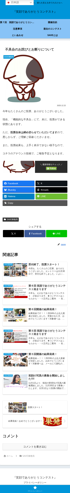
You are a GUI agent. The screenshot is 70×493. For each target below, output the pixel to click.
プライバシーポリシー (35, 482)
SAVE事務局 (12, 219)
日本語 (14, 2)
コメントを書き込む (35, 446)
